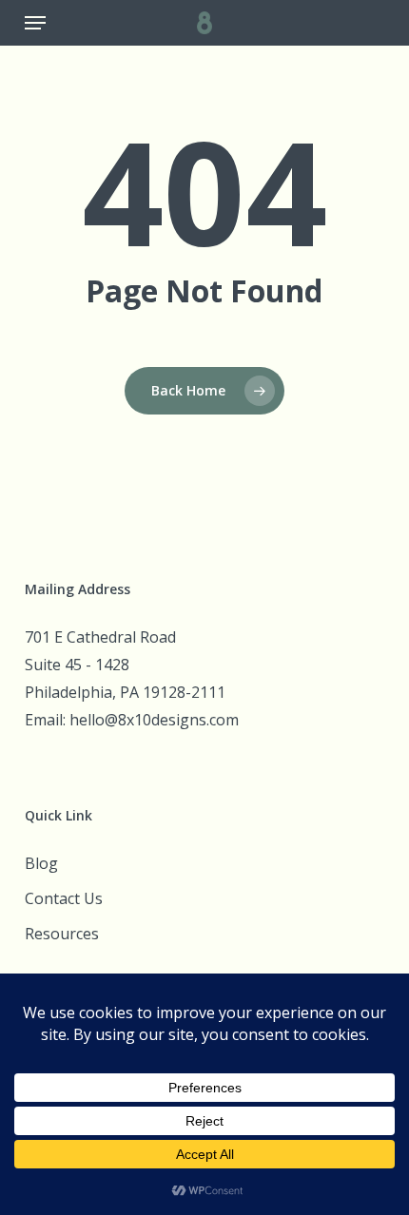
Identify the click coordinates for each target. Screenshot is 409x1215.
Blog (41, 863)
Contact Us (64, 898)
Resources (62, 933)
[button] (35, 22)
